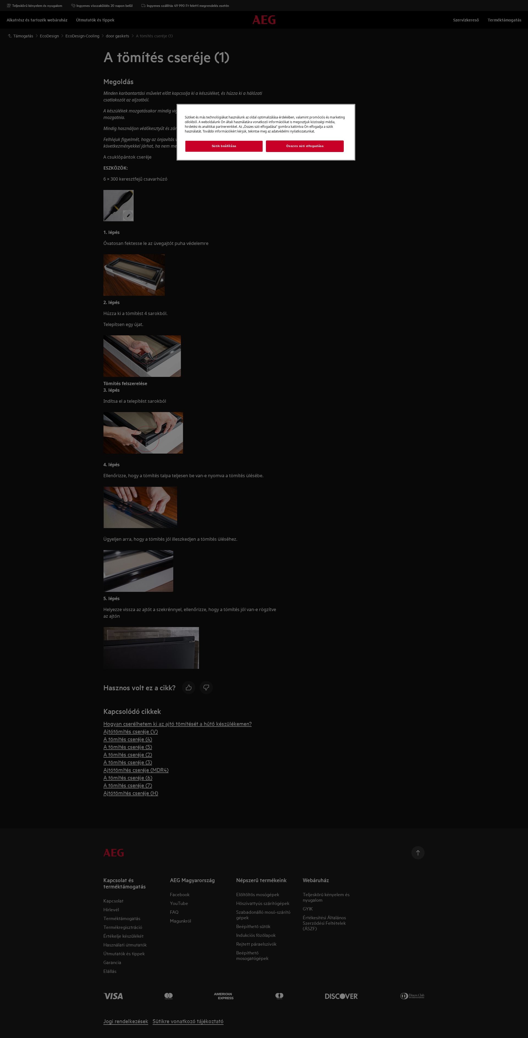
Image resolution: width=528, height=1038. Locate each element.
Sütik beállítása (224, 146)
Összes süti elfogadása (305, 146)
